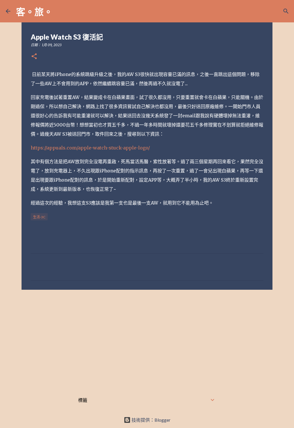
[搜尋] (60, 11)
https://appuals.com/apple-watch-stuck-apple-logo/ (90, 148)
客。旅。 (34, 11)
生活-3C (39, 217)
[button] (34, 57)
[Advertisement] (147, 338)
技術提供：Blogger (151, 420)
